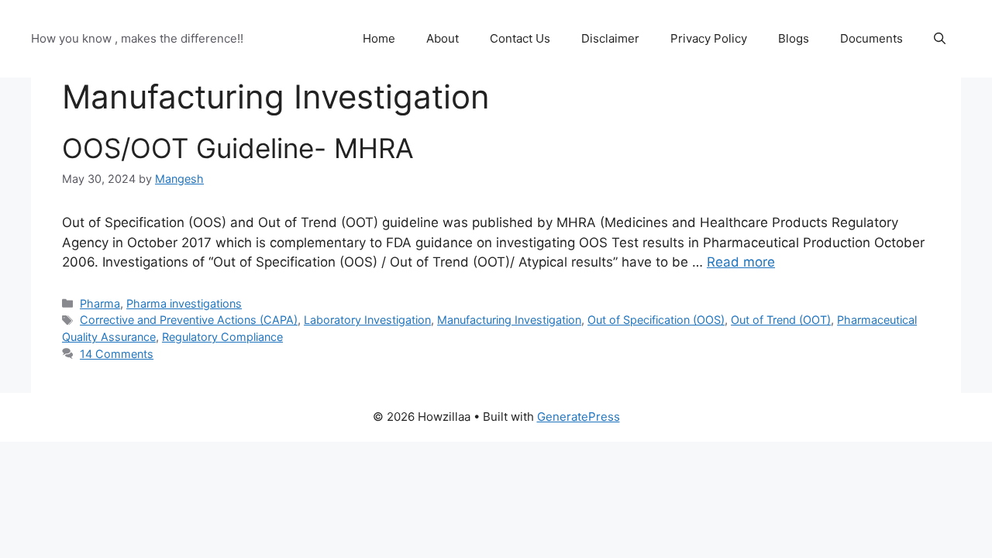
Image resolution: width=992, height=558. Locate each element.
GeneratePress (578, 416)
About (442, 38)
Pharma (100, 303)
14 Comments (116, 353)
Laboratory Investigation (367, 319)
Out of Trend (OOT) (781, 319)
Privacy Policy (708, 38)
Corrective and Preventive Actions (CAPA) (189, 319)
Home (379, 38)
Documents (871, 38)
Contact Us (520, 38)
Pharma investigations (184, 303)
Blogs (793, 38)
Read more (741, 262)
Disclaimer (610, 38)
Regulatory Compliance (222, 336)
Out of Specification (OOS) (656, 319)
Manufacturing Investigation (509, 319)
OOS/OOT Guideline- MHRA (238, 148)
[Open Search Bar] (939, 39)
